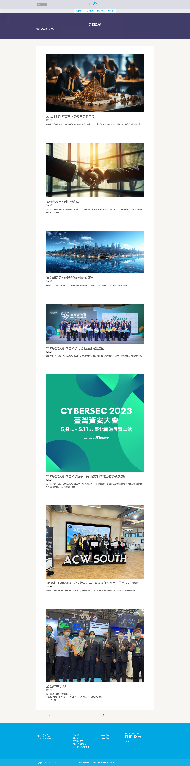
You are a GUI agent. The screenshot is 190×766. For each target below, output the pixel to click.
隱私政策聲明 (78, 741)
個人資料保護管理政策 (81, 747)
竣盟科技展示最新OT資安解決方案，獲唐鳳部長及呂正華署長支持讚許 (92, 583)
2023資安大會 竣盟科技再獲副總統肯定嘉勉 (75, 348)
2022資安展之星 (57, 686)
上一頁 (47, 715)
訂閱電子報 (128, 741)
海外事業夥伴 (104, 738)
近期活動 (49, 120)
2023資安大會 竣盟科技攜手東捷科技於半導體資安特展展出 (85, 476)
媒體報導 (76, 738)
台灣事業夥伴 (104, 735)
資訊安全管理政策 (79, 744)
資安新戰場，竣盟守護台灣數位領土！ (71, 277)
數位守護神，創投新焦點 (62, 201)
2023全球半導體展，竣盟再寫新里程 (70, 116)
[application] (83, 11)
